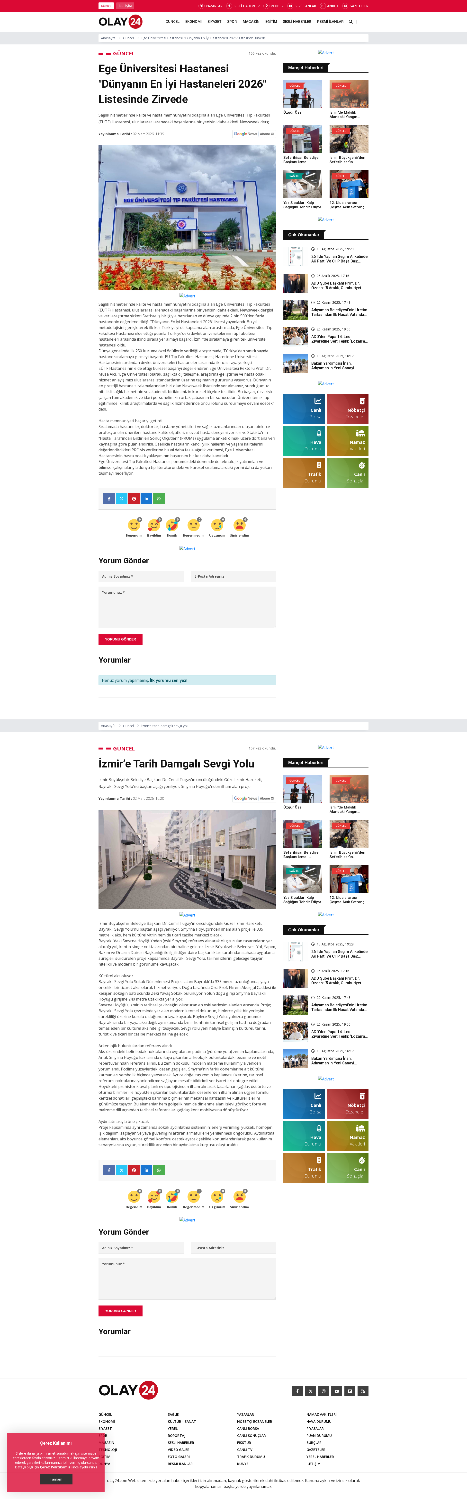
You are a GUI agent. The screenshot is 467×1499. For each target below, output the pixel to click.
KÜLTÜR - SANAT (182, 1421)
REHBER (277, 6)
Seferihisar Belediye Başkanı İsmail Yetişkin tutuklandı (301, 161)
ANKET (333, 6)
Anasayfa (108, 38)
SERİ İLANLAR (305, 6)
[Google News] (254, 134)
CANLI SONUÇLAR (251, 1435)
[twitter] (310, 1391)
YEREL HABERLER (320, 1456)
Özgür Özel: (293, 112)
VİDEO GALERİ (179, 1449)
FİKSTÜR (244, 1442)
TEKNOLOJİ (108, 1449)
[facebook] (297, 1391)
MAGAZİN (251, 21)
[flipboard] (349, 1391)
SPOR (232, 21)
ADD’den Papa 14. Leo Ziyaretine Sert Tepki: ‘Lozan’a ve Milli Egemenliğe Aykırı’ (338, 341)
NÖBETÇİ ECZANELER (254, 1421)
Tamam (56, 1479)
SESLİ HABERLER (247, 6)
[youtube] (336, 1391)
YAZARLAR (214, 6)
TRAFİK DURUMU (251, 1456)
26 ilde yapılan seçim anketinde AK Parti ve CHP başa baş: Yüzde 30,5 (339, 261)
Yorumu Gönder (120, 639)
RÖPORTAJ (176, 1435)
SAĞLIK (173, 1414)
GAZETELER (359, 6)
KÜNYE (106, 6)
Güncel (128, 38)
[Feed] (363, 1391)
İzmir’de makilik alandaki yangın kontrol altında (343, 116)
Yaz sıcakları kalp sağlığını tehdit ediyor (302, 205)
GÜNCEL (172, 21)
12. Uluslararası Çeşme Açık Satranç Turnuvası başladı (347, 207)
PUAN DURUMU (319, 1435)
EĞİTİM (271, 21)
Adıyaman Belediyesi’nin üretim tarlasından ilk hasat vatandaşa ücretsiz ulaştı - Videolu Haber (339, 314)
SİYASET (214, 21)
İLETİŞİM (125, 6)
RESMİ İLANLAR (330, 21)
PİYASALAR (315, 1428)
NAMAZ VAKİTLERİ (321, 1414)
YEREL (173, 1428)
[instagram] (323, 1391)
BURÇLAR (314, 1442)
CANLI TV (244, 1449)
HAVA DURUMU (319, 1421)
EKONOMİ (193, 21)
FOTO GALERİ (179, 1456)
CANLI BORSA (248, 1428)
